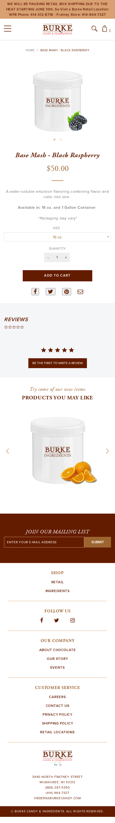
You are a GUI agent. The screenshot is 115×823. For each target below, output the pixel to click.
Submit (97, 542)
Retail (57, 582)
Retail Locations (57, 732)
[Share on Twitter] (50, 291)
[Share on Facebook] (35, 291)
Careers (57, 697)
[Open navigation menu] (9, 30)
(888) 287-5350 (57, 787)
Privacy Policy (57, 714)
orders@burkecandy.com (57, 798)
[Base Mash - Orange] (57, 450)
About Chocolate (57, 650)
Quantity (57, 248)
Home (30, 50)
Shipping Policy (57, 723)
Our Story (57, 659)
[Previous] (9, 451)
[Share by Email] (80, 291)
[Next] (105, 451)
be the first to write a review (57, 363)
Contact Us (58, 706)
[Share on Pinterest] (66, 291)
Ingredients (57, 591)
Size (57, 228)
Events (57, 668)
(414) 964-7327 (57, 793)
